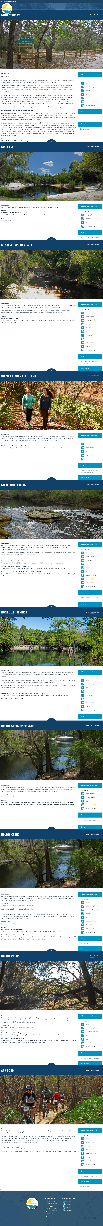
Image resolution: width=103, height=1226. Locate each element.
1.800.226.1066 (50, 1214)
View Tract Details (92, 15)
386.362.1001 (54, 1210)
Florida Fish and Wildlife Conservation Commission (17, 905)
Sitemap (48, 1217)
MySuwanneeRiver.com (9, 1)
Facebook (69, 1201)
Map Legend (85, 129)
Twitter (68, 1204)
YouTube (69, 1210)
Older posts (3, 1190)
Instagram (69, 1207)
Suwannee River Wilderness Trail (11, 797)
